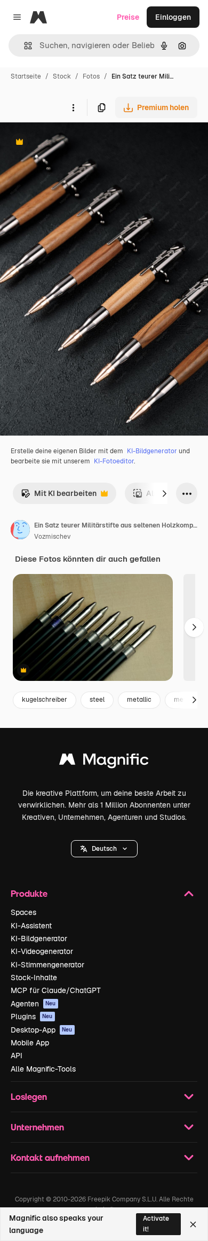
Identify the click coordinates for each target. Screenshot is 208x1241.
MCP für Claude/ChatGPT (56, 990)
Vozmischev (52, 536)
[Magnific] (104, 762)
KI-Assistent (31, 925)
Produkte (29, 893)
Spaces (23, 912)
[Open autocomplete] (23, 46)
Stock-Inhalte (34, 977)
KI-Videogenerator (42, 951)
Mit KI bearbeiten (59, 496)
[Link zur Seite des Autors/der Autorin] (20, 531)
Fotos (91, 76)
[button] (104, 848)
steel (97, 699)
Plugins (32, 1016)
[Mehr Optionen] (73, 107)
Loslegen (29, 1096)
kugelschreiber (44, 699)
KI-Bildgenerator (152, 451)
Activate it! (156, 1223)
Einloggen (173, 17)
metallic (139, 699)
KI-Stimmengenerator (47, 964)
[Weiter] (164, 493)
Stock (62, 76)
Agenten (33, 1004)
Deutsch (104, 848)
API (16, 1055)
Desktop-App (42, 1030)
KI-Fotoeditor (114, 461)
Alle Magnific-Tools (43, 1069)
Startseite (26, 76)
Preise (128, 17)
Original (68, 143)
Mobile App (30, 1043)
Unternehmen (37, 1127)
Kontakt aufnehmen (50, 1157)
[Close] (193, 1224)
